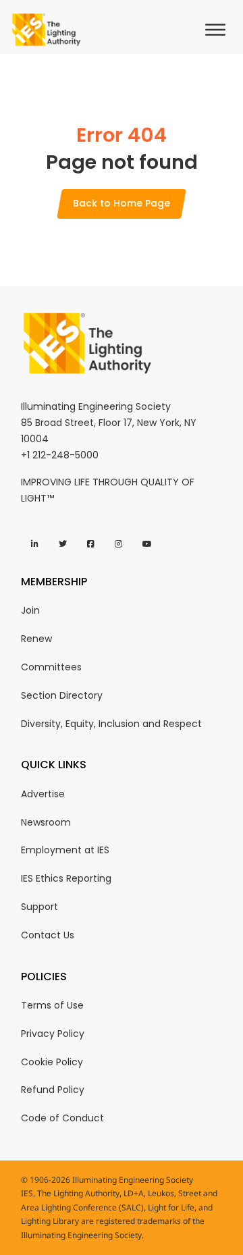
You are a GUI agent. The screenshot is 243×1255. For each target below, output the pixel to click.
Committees (51, 667)
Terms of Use (52, 1005)
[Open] (218, 29)
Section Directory (62, 695)
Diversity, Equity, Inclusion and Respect (111, 723)
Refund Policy (52, 1089)
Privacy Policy (52, 1033)
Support (39, 906)
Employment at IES (65, 850)
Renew (36, 638)
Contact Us (47, 935)
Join (30, 610)
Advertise (43, 794)
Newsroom (46, 822)
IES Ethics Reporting (66, 878)
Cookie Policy (52, 1062)
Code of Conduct (62, 1118)
